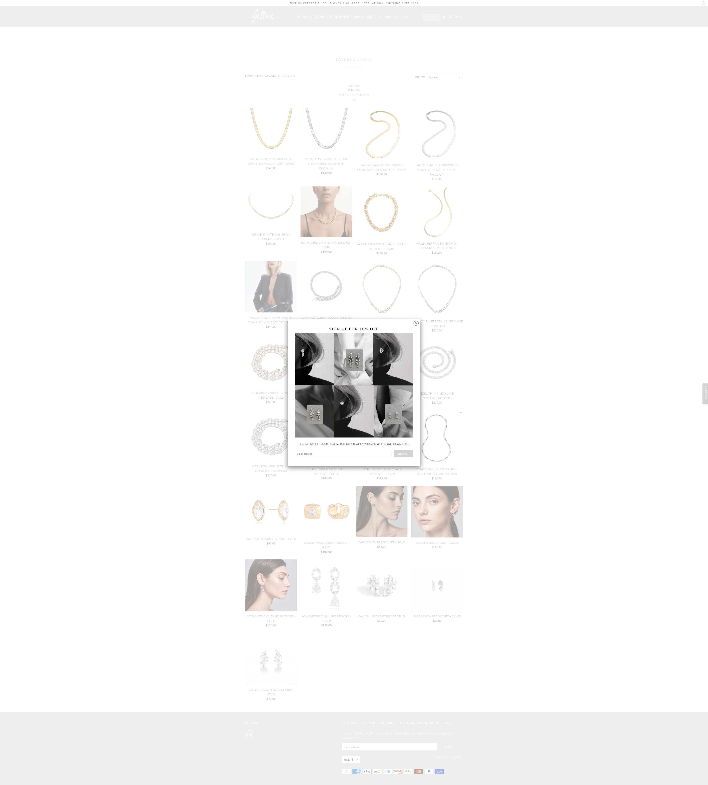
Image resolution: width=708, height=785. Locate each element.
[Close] (416, 322)
